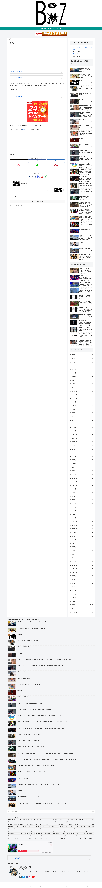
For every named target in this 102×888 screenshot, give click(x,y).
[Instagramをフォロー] (38, 176)
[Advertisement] (37, 55)
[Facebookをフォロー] (35, 176)
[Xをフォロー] (32, 176)
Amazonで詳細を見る (17, 71)
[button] (37, 168)
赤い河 (12, 154)
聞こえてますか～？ (78, 54)
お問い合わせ (35, 886)
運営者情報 (41, 886)
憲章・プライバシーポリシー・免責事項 (22, 886)
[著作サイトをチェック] (29, 176)
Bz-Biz (24, 129)
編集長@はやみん (24, 869)
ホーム (10, 886)
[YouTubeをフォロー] (42, 176)
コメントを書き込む (37, 201)
